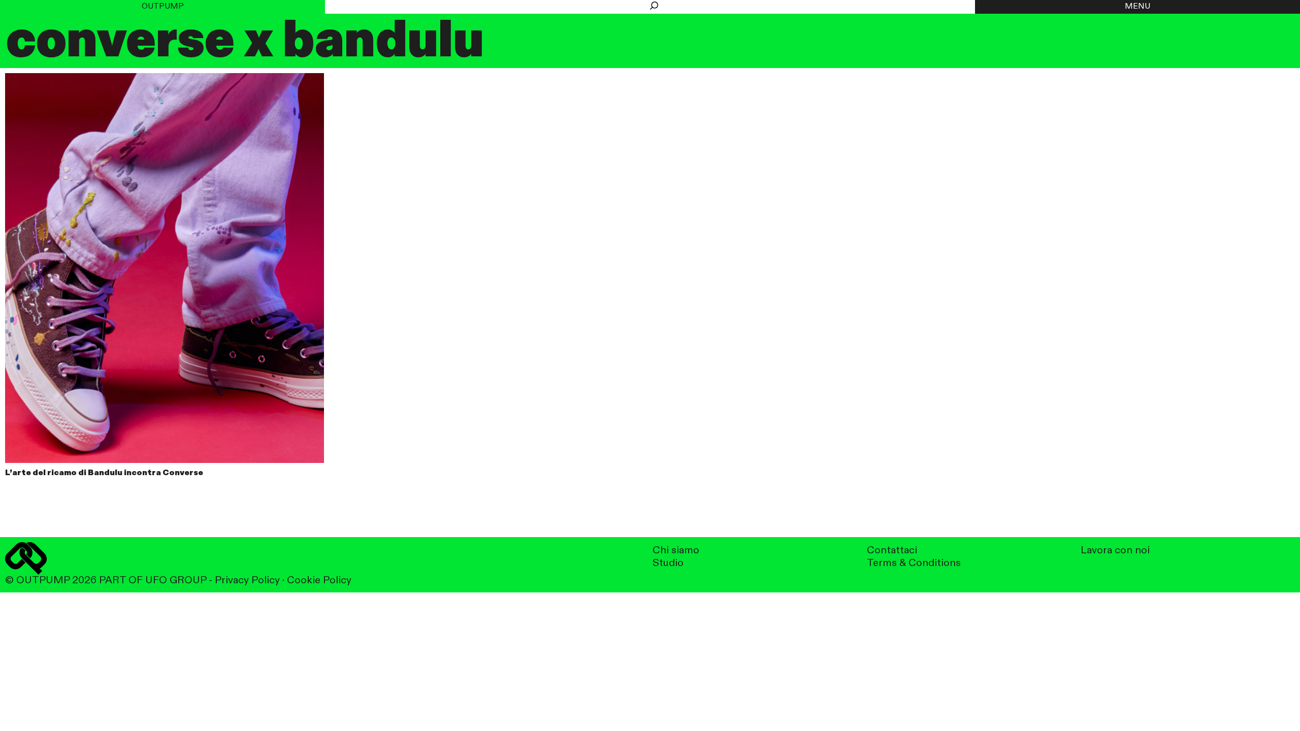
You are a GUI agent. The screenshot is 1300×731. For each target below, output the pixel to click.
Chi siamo (676, 550)
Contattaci (892, 550)
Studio (668, 563)
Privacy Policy (247, 580)
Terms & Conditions (914, 563)
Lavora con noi (1115, 550)
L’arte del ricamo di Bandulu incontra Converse (104, 473)
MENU (1137, 7)
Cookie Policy (319, 580)
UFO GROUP (175, 580)
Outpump (163, 7)
